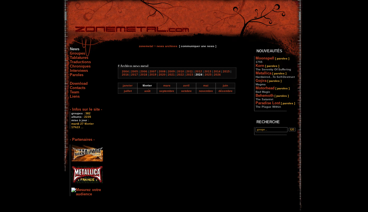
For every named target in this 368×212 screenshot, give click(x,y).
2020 (162, 74)
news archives (167, 46)
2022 (180, 74)
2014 (217, 71)
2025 (208, 74)
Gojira (268, 82)
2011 (189, 71)
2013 (207, 71)
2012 (198, 71)
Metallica (275, 74)
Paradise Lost (275, 104)
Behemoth (272, 97)
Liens (75, 96)
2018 (143, 74)
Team (74, 92)
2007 (153, 71)
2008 (162, 71)
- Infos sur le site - (86, 109)
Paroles (76, 75)
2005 (134, 71)
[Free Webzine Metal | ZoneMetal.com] (126, 30)
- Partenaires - (82, 139)
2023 (189, 74)
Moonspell (272, 59)
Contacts (77, 88)
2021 (171, 74)
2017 (134, 74)
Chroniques (80, 66)
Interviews (79, 70)
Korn (273, 67)
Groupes (77, 53)
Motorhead (273, 89)
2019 (153, 74)
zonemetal (146, 46)
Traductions (80, 62)
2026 (217, 74)
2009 (171, 71)
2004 (125, 71)
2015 (226, 71)
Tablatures (79, 57)
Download (79, 83)
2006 (143, 71)
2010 (180, 71)
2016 (125, 74)
